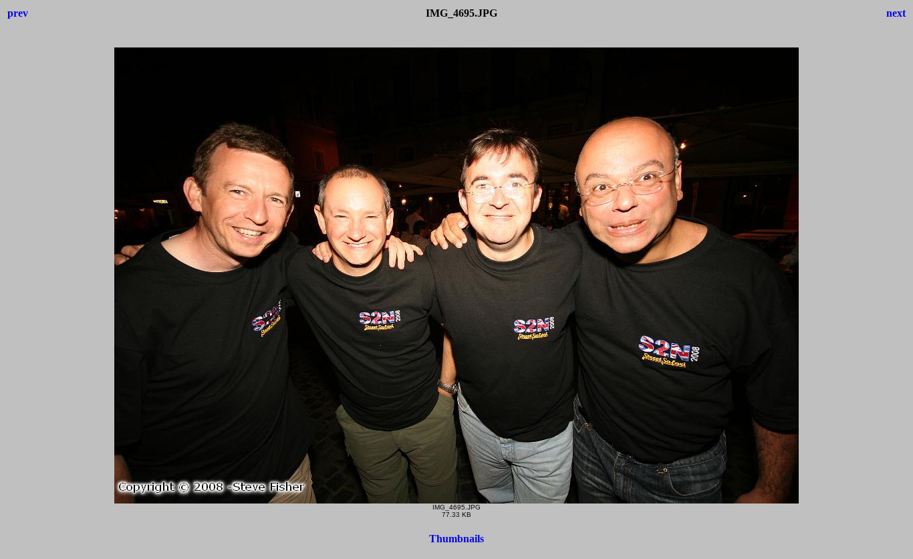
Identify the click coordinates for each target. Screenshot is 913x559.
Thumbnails (456, 538)
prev (17, 13)
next (896, 13)
